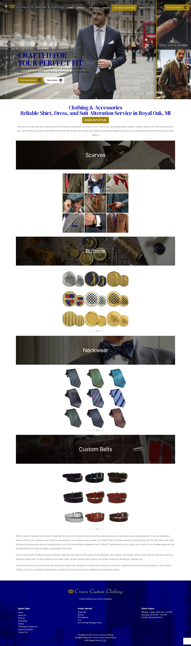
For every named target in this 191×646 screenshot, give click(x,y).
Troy (79, 620)
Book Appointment (174, 7)
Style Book (94, 8)
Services (81, 8)
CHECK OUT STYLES (95, 120)
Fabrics (106, 8)
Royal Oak (82, 612)
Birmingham (83, 617)
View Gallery (52, 80)
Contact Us (22, 632)
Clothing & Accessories (124, 8)
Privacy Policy (110, 637)
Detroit (81, 615)
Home (70, 8)
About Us (22, 615)
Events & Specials (147, 8)
